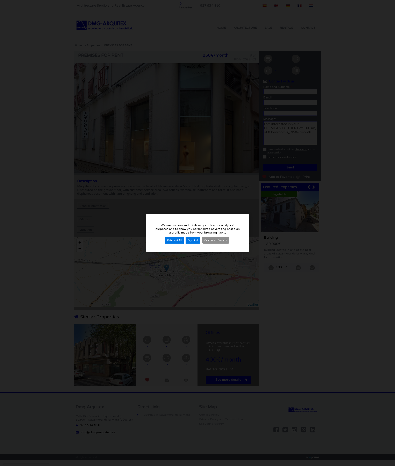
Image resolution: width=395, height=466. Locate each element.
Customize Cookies (215, 240)
